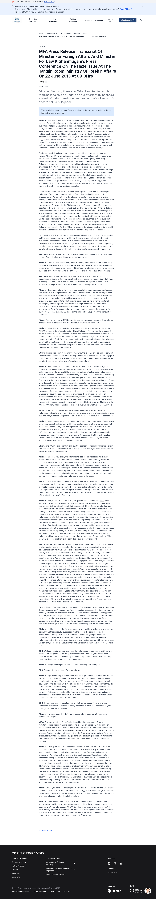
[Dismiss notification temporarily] (143, 6)
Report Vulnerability (19, 891)
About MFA (16, 877)
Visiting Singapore (18, 866)
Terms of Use (55, 891)
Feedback (111, 872)
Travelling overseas (19, 858)
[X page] (115, 863)
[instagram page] (121, 863)
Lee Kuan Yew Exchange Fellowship (55, 863)
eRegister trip (126, 20)
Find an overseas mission (55, 874)
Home (41, 34)
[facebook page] (109, 863)
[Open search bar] (141, 20)
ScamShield (125, 9)
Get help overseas (19, 862)
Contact (111, 869)
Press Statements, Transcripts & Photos (72, 34)
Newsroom (51, 34)
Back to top (47, 830)
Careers (15, 870)
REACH (66, 891)
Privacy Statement (39, 891)
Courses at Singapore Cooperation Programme (59, 869)
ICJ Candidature (52, 858)
